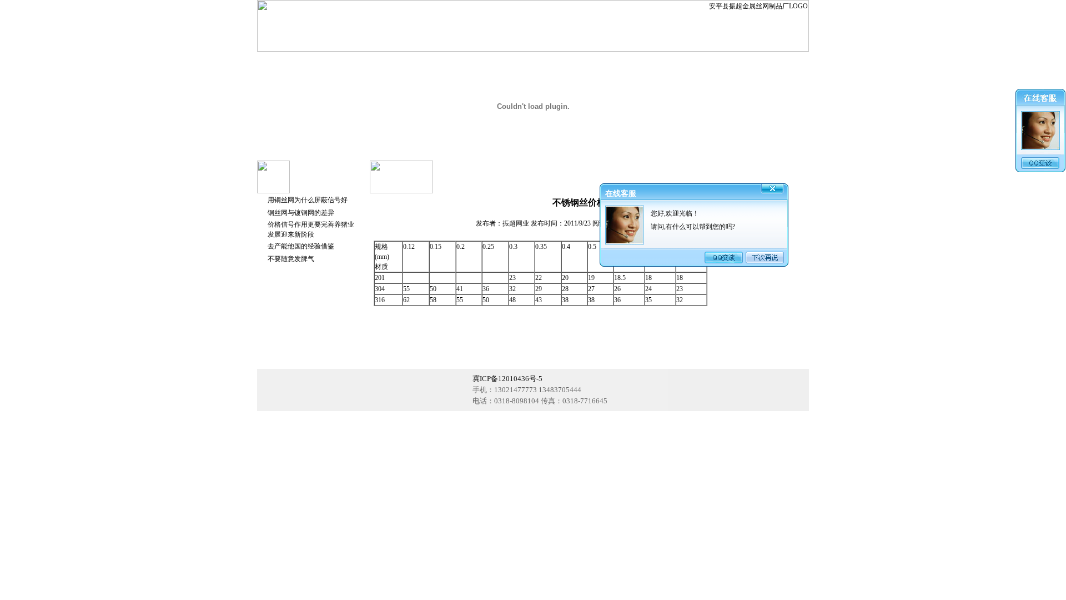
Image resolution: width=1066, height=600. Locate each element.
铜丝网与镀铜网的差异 (301, 213)
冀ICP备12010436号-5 (507, 378)
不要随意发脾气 (291, 259)
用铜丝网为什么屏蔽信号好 (308, 200)
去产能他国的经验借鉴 (301, 246)
